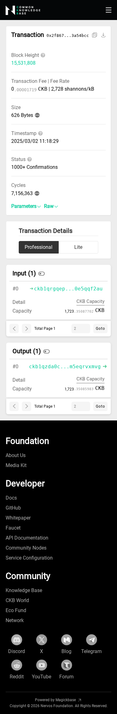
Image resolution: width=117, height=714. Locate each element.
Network (15, 620)
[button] (108, 10)
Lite (78, 247)
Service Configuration (29, 558)
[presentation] (41, 273)
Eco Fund (16, 610)
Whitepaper (18, 518)
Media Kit (16, 465)
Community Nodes (26, 548)
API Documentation (27, 538)
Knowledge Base (24, 590)
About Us (16, 455)
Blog (66, 651)
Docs (11, 498)
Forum (66, 677)
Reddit (17, 677)
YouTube (41, 677)
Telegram (91, 651)
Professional (38, 247)
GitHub (13, 508)
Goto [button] (100, 328)
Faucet (13, 528)
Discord (16, 651)
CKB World (17, 600)
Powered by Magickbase (55, 700)
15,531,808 (23, 63)
